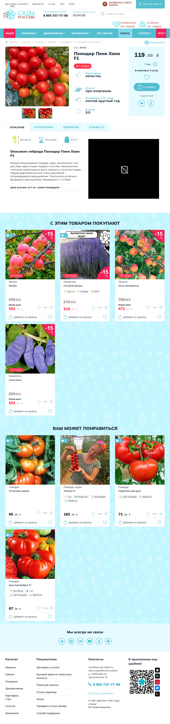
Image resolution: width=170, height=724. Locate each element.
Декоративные (14, 688)
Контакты (38, 4)
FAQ (12, 6)
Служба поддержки (48, 713)
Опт (62, 4)
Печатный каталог (48, 685)
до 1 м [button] (71, 291)
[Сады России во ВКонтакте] (80, 641)
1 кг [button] (31, 590)
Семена (9, 674)
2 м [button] (69, 496)
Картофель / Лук (12, 697)
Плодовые (11, 681)
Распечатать (157, 42)
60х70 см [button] (37, 594)
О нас (51, 4)
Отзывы (96, 127)
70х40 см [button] (72, 500)
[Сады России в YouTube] (89, 641)
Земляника (12, 713)
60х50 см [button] (147, 496)
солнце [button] (84, 291)
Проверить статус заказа (51, 706)
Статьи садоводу (47, 692)
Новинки (10, 667)
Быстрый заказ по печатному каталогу (54, 676)
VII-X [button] (96, 291)
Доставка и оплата (16, 4)
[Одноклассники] (151, 103)
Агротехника (43, 127)
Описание (17, 127)
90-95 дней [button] (99, 496)
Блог (72, 4)
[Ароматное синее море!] (85, 254)
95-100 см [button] (18, 590)
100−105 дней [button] (129, 496)
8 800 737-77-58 (106, 684)
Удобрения (71, 127)
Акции (40, 699)
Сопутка (10, 706)
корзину (149, 87)
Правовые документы (100, 693)
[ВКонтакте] (141, 103)
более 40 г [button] (83, 496)
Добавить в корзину (25, 317)
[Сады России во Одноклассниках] (99, 641)
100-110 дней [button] (19, 594)
